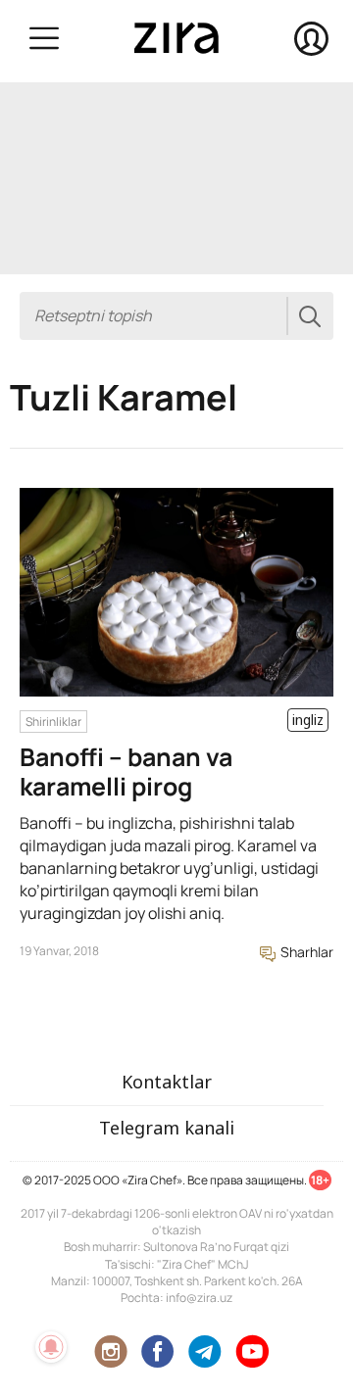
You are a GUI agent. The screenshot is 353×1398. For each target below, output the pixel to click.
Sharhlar (305, 951)
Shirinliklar (53, 721)
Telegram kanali (166, 1127)
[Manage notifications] (51, 1347)
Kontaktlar (167, 1081)
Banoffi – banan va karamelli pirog (126, 771)
